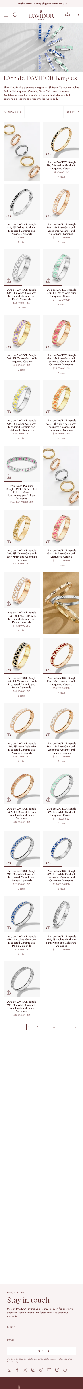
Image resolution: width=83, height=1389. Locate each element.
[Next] (68, 1027)
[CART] (76, 15)
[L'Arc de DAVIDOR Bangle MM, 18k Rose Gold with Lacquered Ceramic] (61, 656)
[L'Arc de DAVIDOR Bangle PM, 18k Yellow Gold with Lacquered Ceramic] (61, 140)
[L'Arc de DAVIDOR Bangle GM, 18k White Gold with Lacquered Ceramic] (61, 267)
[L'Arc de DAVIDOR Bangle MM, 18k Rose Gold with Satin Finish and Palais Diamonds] (22, 786)
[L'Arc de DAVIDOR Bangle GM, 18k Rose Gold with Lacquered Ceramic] (61, 528)
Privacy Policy (57, 1358)
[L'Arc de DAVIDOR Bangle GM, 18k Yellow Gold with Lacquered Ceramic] (22, 333)
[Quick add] (48, 153)
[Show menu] (5, 15)
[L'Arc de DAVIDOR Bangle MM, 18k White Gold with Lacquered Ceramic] (61, 786)
